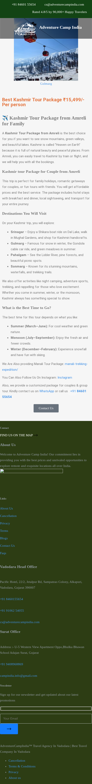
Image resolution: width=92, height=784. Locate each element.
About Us (6, 508)
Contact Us (7, 545)
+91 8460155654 (11, 599)
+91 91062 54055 (12, 610)
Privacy (5, 523)
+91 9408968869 (11, 664)
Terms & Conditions (22, 766)
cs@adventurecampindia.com (20, 622)
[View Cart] (72, 392)
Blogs (4, 538)
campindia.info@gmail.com (18, 675)
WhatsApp (46, 391)
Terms (4, 530)
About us (15, 778)
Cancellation (8, 516)
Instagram (65, 377)
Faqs (3, 553)
